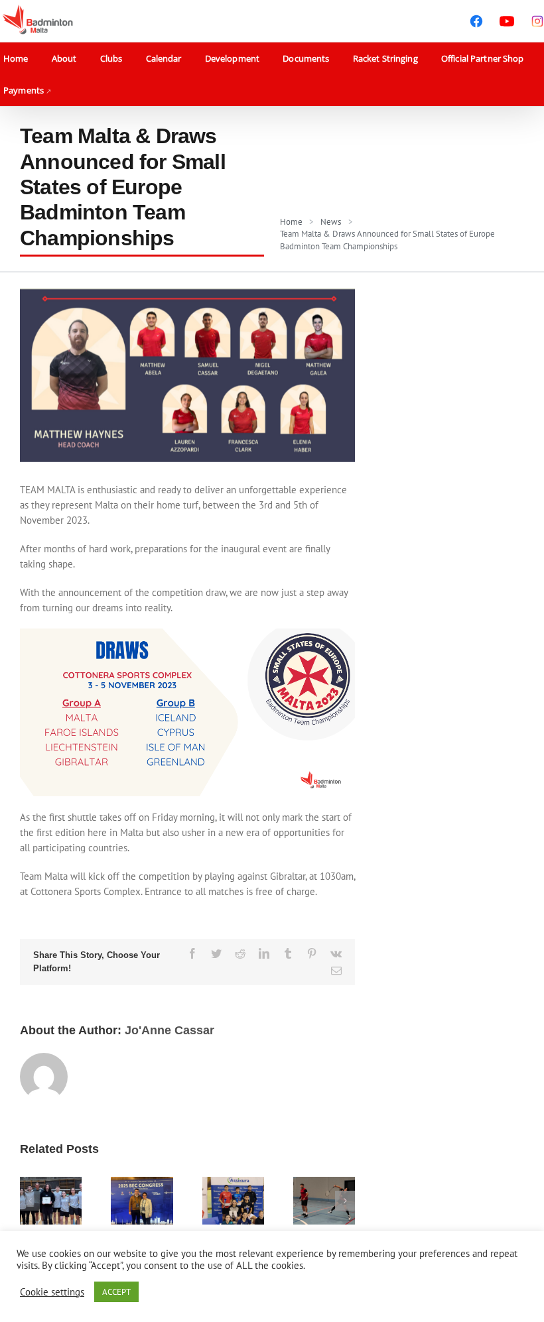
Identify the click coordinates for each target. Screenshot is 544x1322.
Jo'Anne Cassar (169, 1030)
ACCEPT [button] (116, 1291)
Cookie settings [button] (52, 1292)
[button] (30, 1201)
